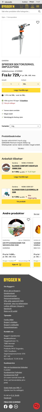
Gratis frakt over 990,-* (12, 388)
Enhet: (23, 80)
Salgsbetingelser (10, 296)
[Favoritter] (27, 6)
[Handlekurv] (21, 6)
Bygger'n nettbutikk (11, 325)
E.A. (13, 395)
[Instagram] (10, 406)
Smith (17, 395)
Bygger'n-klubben (10, 322)
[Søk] (39, 11)
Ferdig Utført (8, 320)
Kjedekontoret (9, 293)
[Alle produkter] (38, 6)
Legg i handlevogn (21, 90)
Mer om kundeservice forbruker (16, 367)
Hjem (3, 17)
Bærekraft (8, 309)
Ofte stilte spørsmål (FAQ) (14, 301)
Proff (38, 2)
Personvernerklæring (12, 298)
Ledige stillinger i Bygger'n (14, 306)
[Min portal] (32, 6)
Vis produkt (21, 202)
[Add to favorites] (37, 22)
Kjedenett (7, 398)
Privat (32, 2)
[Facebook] (5, 406)
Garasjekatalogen (10, 327)
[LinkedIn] (16, 406)
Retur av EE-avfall (10, 311)
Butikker (25, 2)
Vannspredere (12, 17)
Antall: (4, 80)
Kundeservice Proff (11, 375)
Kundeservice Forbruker (13, 372)
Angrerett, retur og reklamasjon (16, 304)
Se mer (36, 214)
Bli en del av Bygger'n (12, 291)
